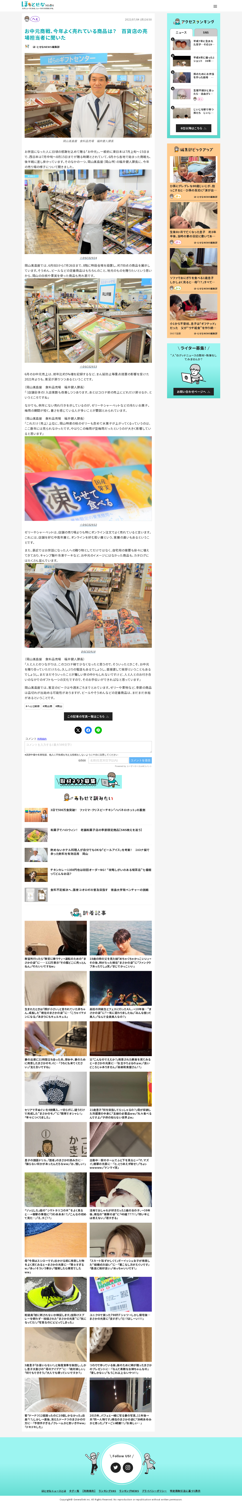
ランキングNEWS (129, 1491)
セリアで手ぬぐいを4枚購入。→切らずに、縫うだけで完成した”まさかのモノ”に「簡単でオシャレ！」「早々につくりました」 (55, 1113)
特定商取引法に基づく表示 (185, 1491)
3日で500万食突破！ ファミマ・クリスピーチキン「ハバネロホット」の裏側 (97, 810)
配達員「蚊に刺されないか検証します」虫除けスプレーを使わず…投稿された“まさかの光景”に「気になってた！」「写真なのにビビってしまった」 (55, 1318)
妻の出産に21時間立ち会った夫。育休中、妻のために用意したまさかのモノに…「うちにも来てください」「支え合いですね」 (55, 1063)
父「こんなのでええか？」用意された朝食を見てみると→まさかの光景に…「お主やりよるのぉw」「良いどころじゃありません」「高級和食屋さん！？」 (120, 1063)
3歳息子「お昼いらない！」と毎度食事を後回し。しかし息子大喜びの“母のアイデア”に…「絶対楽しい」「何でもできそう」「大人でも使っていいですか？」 (55, 1369)
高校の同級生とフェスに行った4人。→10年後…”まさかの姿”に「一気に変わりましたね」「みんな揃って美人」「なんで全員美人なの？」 (120, 1012)
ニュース (181, 32)
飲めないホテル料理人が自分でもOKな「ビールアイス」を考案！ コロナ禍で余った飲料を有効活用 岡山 (100, 852)
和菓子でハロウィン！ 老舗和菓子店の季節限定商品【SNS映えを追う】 (96, 830)
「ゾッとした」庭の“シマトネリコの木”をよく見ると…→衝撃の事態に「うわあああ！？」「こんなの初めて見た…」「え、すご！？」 (55, 1214)
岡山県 (48, 706)
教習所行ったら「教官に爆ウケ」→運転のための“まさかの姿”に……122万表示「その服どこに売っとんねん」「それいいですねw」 (55, 962)
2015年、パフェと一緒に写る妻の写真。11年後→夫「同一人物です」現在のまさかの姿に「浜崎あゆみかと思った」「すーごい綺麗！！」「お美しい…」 (120, 1419)
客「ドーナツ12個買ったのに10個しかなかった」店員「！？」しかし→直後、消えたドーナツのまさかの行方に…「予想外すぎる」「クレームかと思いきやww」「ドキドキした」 (55, 1421)
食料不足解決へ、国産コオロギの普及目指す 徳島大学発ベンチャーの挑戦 (99, 890)
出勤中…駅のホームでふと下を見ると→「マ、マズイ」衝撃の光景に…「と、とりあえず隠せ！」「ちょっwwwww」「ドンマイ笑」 (119, 1164)
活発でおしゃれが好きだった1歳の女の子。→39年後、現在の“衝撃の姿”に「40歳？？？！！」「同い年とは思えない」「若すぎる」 (120, 1214)
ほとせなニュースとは (53, 1491)
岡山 (59, 706)
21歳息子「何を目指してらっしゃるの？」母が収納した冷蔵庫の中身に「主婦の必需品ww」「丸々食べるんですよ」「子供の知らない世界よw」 (120, 1113)
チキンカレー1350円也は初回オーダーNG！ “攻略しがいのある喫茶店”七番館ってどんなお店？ (100, 872)
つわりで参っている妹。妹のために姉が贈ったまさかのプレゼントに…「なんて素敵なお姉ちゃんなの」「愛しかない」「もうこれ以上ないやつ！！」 (121, 1369)
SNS (206, 32)
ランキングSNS (107, 1491)
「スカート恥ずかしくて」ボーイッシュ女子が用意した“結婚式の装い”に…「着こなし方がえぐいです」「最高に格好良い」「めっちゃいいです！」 (120, 1264)
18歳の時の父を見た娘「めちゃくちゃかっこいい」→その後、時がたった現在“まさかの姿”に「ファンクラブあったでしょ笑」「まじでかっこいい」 (120, 962)
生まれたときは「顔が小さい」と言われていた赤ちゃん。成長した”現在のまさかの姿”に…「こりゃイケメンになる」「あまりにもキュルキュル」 (55, 1012)
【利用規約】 (89, 1491)
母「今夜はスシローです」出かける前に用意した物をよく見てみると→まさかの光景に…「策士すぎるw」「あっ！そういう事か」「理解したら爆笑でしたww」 (54, 1266)
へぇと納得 (33, 706)
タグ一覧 (74, 1491)
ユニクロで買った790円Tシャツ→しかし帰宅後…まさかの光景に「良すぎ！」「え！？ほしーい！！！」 (120, 1316)
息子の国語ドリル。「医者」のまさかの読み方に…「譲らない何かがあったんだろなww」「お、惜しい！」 (55, 1162)
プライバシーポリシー (154, 1491)
